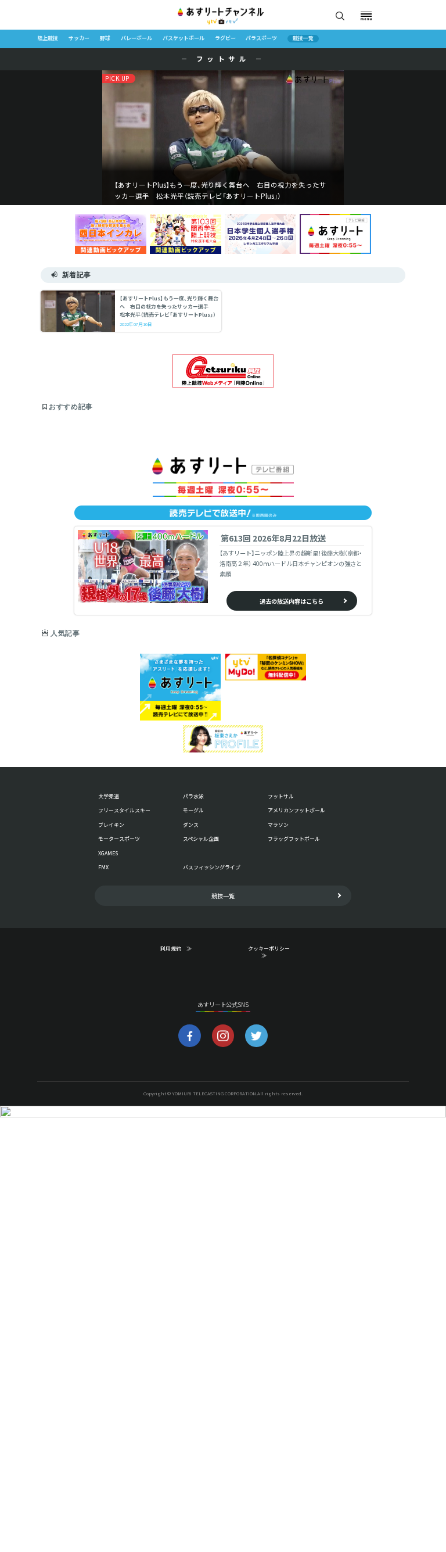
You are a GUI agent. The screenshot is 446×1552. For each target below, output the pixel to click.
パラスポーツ (261, 38)
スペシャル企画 (201, 839)
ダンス (191, 825)
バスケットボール (183, 38)
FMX (103, 867)
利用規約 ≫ (183, 948)
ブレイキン (111, 825)
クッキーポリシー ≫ (271, 952)
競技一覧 (303, 38)
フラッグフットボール (294, 839)
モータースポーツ (119, 839)
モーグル (193, 810)
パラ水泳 (193, 796)
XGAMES (108, 853)
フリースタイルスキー (124, 810)
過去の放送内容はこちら (291, 601)
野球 (105, 38)
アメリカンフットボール (296, 810)
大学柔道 (108, 796)
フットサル (281, 796)
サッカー (79, 38)
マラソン (278, 825)
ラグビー (225, 38)
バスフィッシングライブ (211, 867)
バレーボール (136, 38)
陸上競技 (47, 38)
